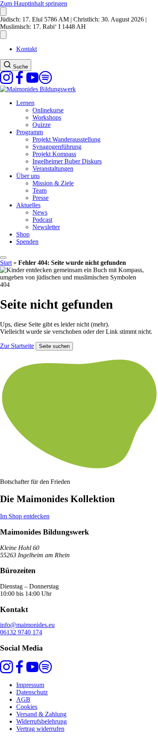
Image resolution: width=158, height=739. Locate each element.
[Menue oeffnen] (3, 257)
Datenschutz (32, 692)
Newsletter (46, 226)
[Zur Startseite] (38, 89)
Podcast (42, 219)
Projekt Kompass (54, 153)
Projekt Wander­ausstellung (66, 139)
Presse (40, 197)
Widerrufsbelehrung (41, 721)
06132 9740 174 (21, 632)
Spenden (27, 241)
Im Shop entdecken (24, 516)
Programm (29, 132)
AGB (23, 699)
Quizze (41, 124)
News (39, 212)
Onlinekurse (48, 110)
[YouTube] (32, 81)
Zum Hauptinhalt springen (33, 3)
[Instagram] (6, 81)
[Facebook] (19, 81)
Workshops (46, 117)
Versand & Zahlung (41, 714)
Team (39, 190)
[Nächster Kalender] (3, 34)
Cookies (26, 706)
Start (6, 262)
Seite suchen (54, 346)
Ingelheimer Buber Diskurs (67, 161)
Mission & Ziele (53, 183)
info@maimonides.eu (27, 624)
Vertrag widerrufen (40, 728)
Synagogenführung (56, 146)
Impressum (30, 684)
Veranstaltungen (52, 168)
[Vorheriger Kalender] (3, 11)
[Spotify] (45, 81)
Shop (23, 234)
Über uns (28, 175)
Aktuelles (28, 205)
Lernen (25, 102)
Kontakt (26, 48)
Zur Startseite (17, 345)
